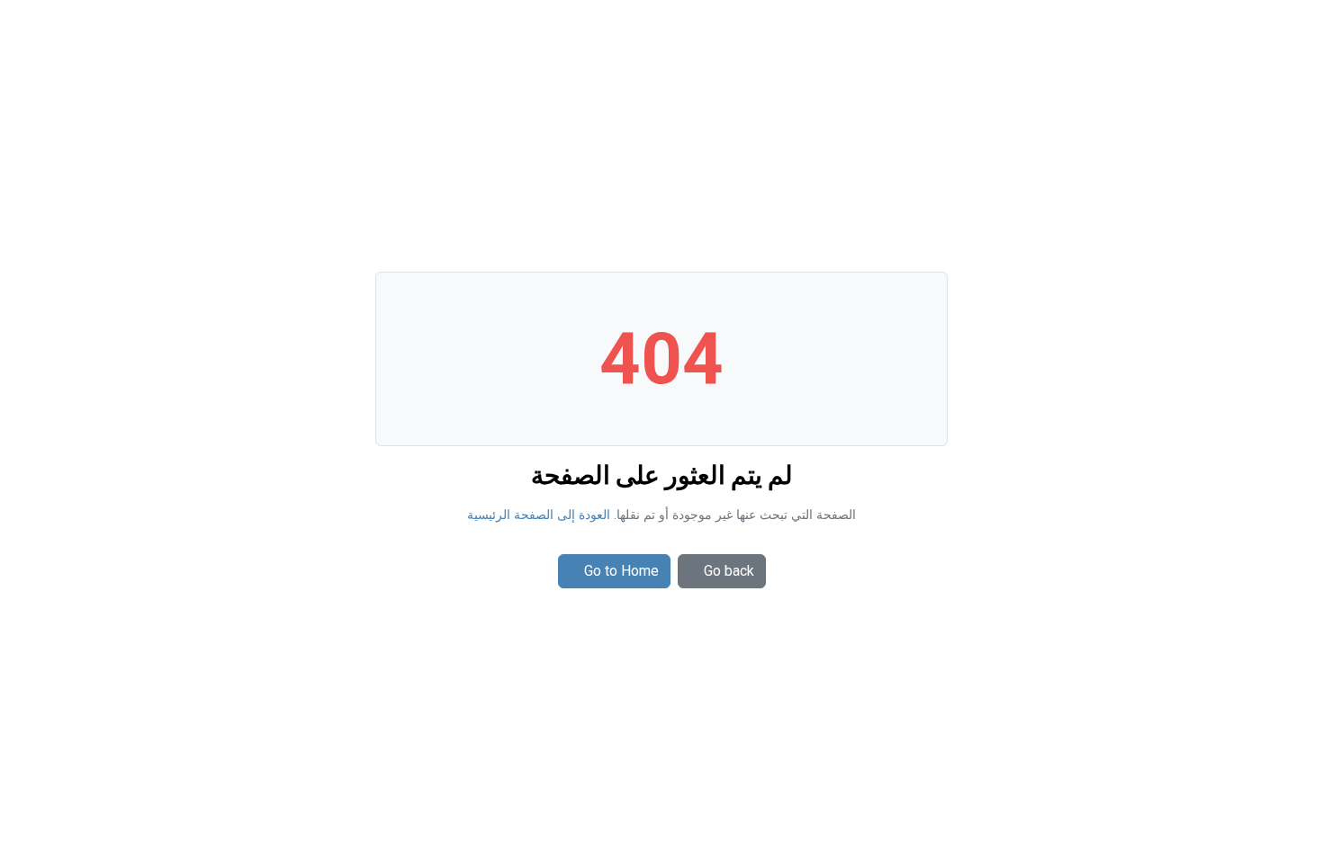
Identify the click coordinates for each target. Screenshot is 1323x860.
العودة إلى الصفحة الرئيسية (538, 515)
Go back (729, 570)
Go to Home (621, 570)
